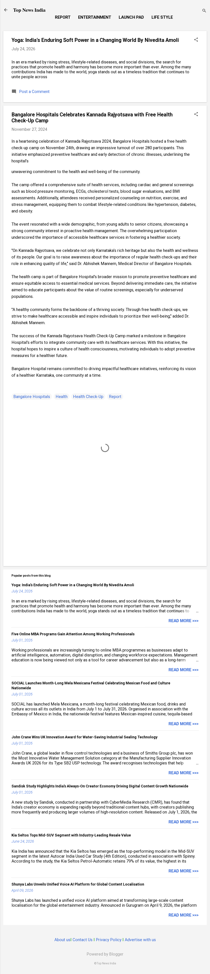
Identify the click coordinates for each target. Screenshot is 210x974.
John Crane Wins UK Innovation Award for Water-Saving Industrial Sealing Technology (84, 737)
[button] (196, 40)
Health (61, 396)
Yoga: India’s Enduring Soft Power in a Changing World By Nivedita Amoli (95, 40)
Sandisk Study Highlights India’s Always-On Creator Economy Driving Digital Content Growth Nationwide (99, 786)
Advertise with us (140, 939)
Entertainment (94, 17)
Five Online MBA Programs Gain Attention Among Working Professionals (73, 634)
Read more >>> (184, 620)
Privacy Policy (108, 939)
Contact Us (82, 939)
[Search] (204, 11)
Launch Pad (131, 17)
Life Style (162, 17)
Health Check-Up (88, 396)
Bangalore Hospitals (31, 396)
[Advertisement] (105, 528)
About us (62, 939)
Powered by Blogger (105, 954)
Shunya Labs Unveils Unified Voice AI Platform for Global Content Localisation (77, 884)
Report (63, 17)
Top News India (29, 9)
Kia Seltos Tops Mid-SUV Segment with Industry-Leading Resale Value (71, 835)
